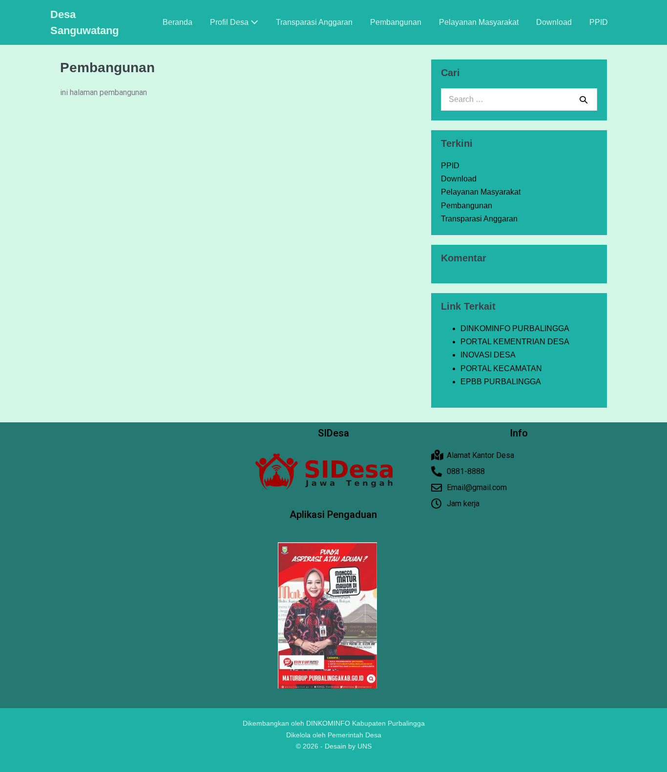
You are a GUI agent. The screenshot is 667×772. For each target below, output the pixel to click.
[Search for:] (519, 99)
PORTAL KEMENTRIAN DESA (514, 341)
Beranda (177, 22)
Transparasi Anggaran (314, 22)
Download (554, 22)
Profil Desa (230, 22)
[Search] (583, 99)
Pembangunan (395, 22)
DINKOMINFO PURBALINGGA (514, 328)
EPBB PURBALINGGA (500, 381)
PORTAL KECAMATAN (501, 368)
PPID (598, 22)
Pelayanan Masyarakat (479, 22)
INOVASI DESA (488, 355)
